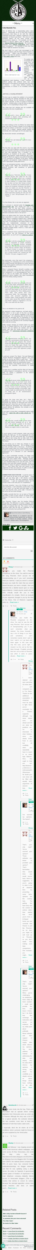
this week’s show (9, 56)
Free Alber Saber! (8, 1221)
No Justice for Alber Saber (10, 1223)
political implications (19, 44)
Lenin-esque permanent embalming (23, 331)
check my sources (27, 235)
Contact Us (30, 1247)
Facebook (15, 1247)
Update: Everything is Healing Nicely (18, 1238)
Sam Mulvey (26, 513)
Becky (4, 1231)
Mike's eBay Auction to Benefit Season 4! (14, 1213)
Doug (25, 611)
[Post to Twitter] (15, 527)
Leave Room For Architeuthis (16, 1231)
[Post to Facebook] (9, 527)
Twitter (10, 1247)
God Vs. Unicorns (8, 1216)
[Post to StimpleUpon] (26, 527)
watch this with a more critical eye (20, 413)
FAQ (24, 1247)
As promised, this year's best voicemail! (14, 1218)
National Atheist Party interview (14, 43)
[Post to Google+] (20, 527)
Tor (21, 1247)
